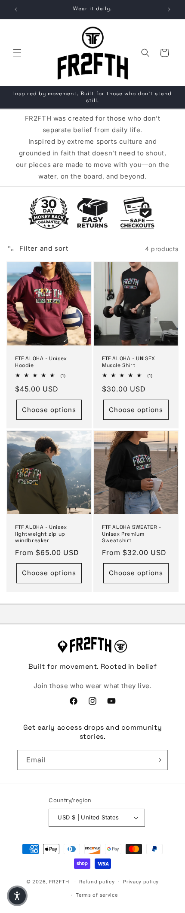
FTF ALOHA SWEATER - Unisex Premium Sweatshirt (131, 534)
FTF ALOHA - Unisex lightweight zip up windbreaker (41, 534)
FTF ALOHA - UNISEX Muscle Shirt (128, 362)
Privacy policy (141, 882)
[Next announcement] (169, 9)
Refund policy (96, 882)
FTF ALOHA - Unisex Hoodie (41, 362)
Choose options (49, 410)
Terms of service (96, 895)
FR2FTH (59, 882)
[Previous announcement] (15, 9)
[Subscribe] (157, 760)
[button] (17, 52)
